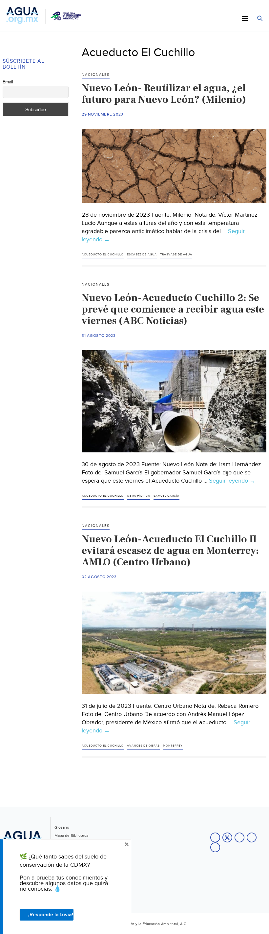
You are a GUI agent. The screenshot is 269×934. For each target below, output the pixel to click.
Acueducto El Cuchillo (103, 254)
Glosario (61, 827)
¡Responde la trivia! (50, 915)
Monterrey (173, 746)
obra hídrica (138, 496)
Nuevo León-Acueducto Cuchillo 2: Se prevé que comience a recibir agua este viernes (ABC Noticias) (173, 309)
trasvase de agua (176, 254)
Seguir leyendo (232, 481)
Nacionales (96, 75)
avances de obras (143, 746)
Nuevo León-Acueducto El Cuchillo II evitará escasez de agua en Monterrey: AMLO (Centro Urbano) (170, 550)
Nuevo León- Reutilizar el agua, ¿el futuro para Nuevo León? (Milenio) (164, 93)
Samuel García (166, 496)
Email (8, 82)
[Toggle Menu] (245, 19)
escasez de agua (142, 254)
